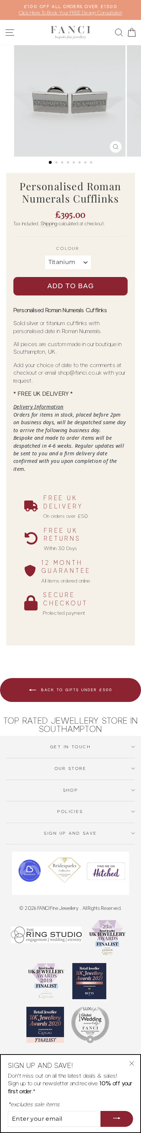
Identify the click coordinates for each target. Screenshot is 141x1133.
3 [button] (63, 163)
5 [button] (74, 163)
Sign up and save (70, 833)
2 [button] (57, 163)
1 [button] (50, 163)
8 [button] (92, 163)
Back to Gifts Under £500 (75, 689)
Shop (70, 790)
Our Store (70, 768)
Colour (68, 248)
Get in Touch (70, 746)
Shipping (48, 223)
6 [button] (80, 163)
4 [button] (68, 163)
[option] (70, 10)
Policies (70, 811)
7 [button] (86, 163)
